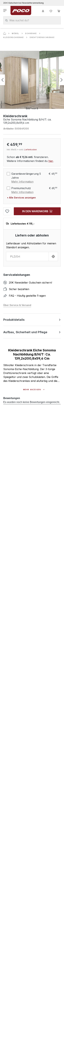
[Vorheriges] (2, 80)
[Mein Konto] (43, 10)
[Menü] (5, 10)
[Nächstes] (61, 80)
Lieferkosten (30, 149)
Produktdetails (14, 319)
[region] (32, 80)
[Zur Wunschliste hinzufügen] (7, 211)
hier (50, 161)
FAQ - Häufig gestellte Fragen (27, 295)
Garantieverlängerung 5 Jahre (26, 175)
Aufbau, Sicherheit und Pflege (25, 332)
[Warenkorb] (59, 10)
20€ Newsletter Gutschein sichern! (30, 282)
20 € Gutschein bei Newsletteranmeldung (23, 3)
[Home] (4, 33)
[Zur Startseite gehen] (21, 10)
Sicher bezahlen (19, 289)
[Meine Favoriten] (51, 10)
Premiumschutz (21, 188)
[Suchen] (6, 20)
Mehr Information (22, 181)
